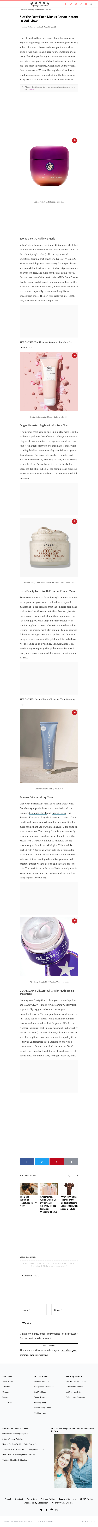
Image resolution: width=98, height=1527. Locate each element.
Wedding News (40, 1413)
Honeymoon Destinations (44, 1386)
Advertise (32, 1499)
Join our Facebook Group (76, 1381)
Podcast (5, 1397)
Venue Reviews (40, 1397)
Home (22, 10)
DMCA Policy (86, 1499)
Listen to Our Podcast (74, 1386)
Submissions (7, 1402)
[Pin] (74, 140)
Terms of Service (67, 1499)
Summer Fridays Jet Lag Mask (47, 788)
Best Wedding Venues (43, 1407)
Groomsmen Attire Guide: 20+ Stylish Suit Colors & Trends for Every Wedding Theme (49, 1204)
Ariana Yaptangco (28, 27)
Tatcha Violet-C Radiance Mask (47, 201)
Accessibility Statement (36, 1502)
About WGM (7, 1381)
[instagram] (80, 4)
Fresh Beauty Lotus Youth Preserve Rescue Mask (44, 582)
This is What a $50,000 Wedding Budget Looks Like (23, 1449)
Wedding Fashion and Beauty (38, 10)
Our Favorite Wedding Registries (15, 1433)
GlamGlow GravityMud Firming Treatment (47, 982)
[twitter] (70, 4)
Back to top (87, 1522)
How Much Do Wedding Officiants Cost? (18, 1454)
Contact (19, 1499)
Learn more (31, 89)
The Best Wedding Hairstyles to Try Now (28, 1201)
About (8, 1499)
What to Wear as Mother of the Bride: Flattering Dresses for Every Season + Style (69, 1202)
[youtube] (86, 4)
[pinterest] (75, 4)
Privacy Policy (48, 1499)
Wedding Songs (40, 1402)
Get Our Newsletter (73, 1391)
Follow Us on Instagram (75, 1397)
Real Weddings (40, 1391)
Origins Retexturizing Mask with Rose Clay (46, 416)
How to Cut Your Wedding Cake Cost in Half (20, 1444)
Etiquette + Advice (41, 1381)
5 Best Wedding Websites (12, 1438)
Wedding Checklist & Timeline (14, 1460)
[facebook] (46, 1509)
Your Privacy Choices (63, 1502)
